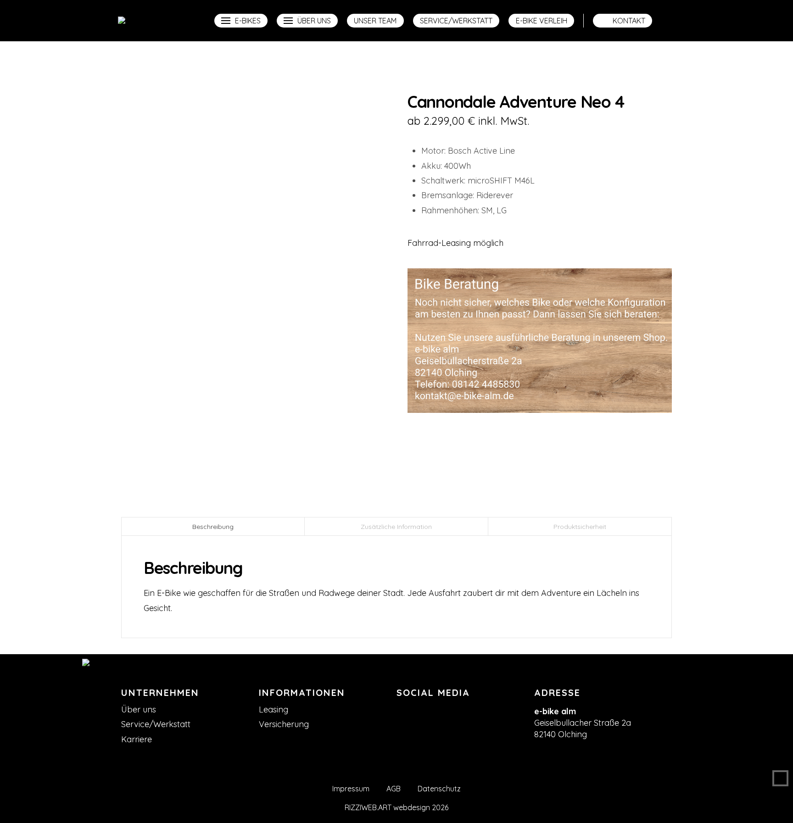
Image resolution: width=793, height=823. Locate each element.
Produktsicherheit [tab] (579, 527)
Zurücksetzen (152, 344)
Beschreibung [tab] (213, 527)
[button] (241, 21)
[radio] (135, 330)
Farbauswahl (152, 304)
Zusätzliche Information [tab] (396, 527)
